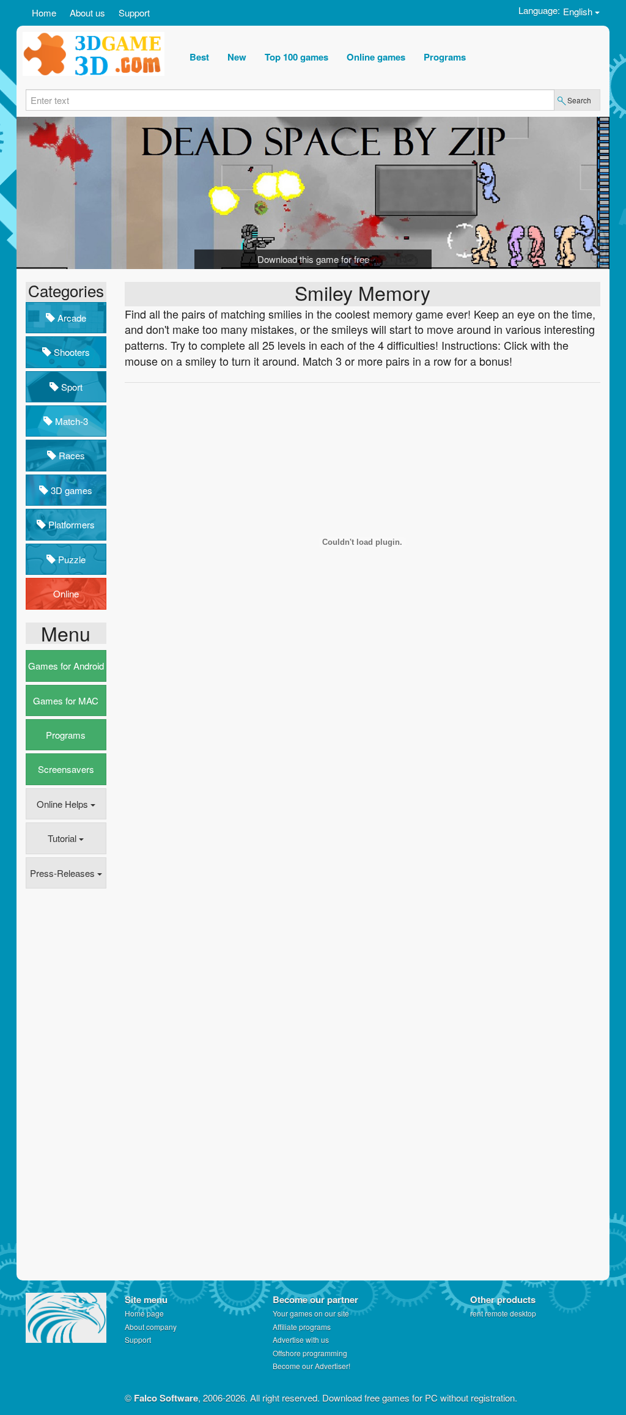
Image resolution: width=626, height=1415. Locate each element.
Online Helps (63, 803)
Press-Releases (63, 872)
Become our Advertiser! (311, 1366)
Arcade (70, 317)
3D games (70, 490)
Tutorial (63, 838)
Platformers (70, 524)
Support (134, 12)
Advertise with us (301, 1339)
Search (579, 100)
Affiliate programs (302, 1326)
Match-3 (70, 421)
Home (44, 12)
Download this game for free (313, 259)
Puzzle (71, 559)
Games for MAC (65, 700)
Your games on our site (311, 1313)
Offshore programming (310, 1353)
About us (87, 12)
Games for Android (66, 665)
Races (70, 455)
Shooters (70, 351)
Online (66, 593)
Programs (66, 734)
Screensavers (66, 769)
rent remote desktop (503, 1313)
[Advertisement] (74, 1085)
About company (151, 1326)
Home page (144, 1313)
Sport (71, 386)
